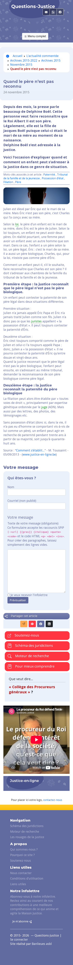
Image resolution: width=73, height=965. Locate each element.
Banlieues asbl (42, 944)
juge (44, 407)
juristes (36, 321)
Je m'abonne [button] (20, 921)
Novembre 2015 (21, 64)
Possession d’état (52, 178)
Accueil (17, 56)
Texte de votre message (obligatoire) (32, 523)
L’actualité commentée (42, 56)
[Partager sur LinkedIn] (49, 624)
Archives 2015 (50, 60)
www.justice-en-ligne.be (39, 454)
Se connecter (19, 939)
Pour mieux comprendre (34, 666)
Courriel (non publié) (21, 501)
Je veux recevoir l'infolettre (29, 595)
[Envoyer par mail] (23, 624)
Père (18, 182)
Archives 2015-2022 (23, 60)
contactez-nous (52, 800)
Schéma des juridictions (33, 645)
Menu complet (36, 36)
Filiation (8, 182)
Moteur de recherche (31, 656)
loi (17, 224)
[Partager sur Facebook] (40, 624)
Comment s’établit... (30, 450)
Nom (10, 487)
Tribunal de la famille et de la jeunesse (35, 176)
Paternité (49, 174)
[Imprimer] (32, 624)
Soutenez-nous (26, 635)
